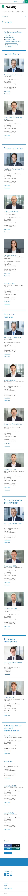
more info (7, 93)
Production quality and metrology (13, 41)
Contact (6, 885)
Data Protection (8, 888)
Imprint (5, 886)
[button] (8, 845)
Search (22, 1)
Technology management (11, 43)
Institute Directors (9, 36)
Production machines (10, 39)
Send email (7, 91)
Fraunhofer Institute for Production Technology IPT (12, 11)
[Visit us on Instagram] (11, 874)
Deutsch (16, 1)
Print (7, 853)
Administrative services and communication (11, 45)
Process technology (9, 37)
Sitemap (6, 883)
